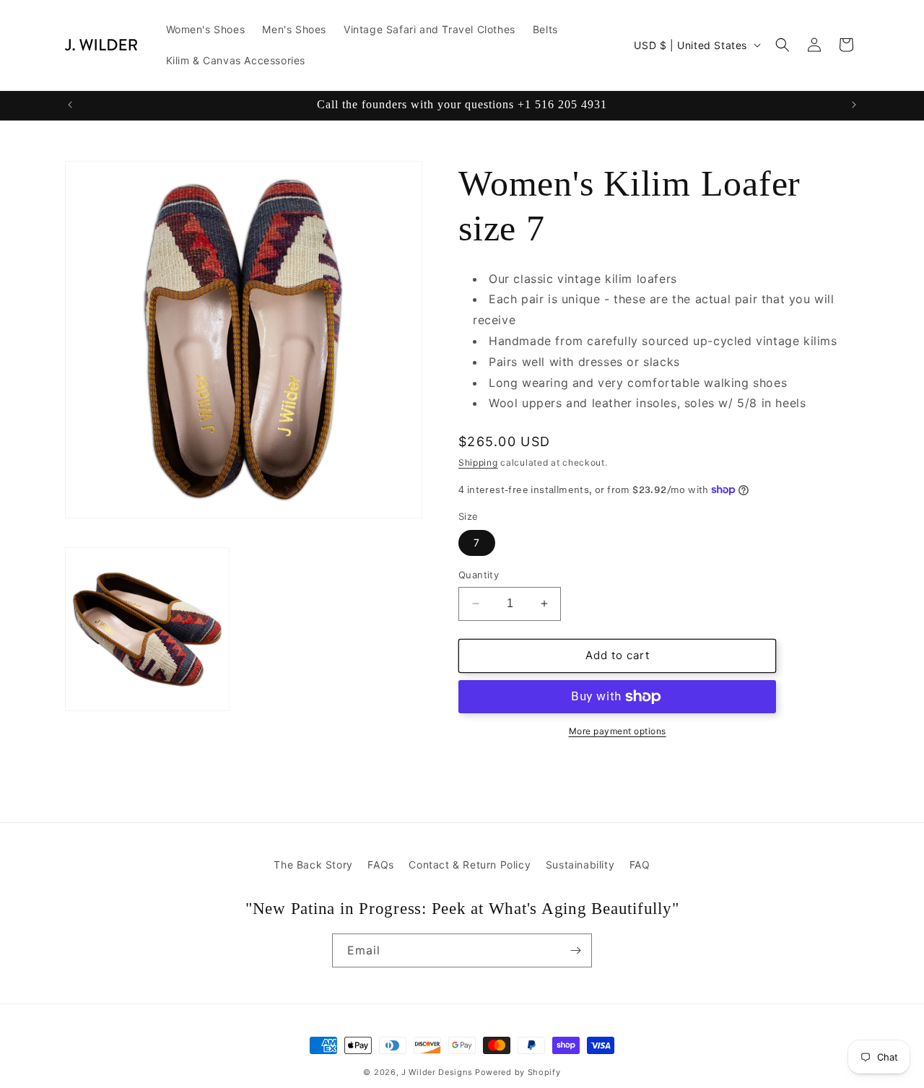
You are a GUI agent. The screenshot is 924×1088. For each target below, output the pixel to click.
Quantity (478, 574)
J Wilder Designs (438, 1072)
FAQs (380, 864)
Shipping (478, 462)
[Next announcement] (854, 104)
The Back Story (313, 864)
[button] (782, 45)
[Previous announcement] (70, 104)
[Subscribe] (575, 950)
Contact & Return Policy (470, 864)
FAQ (639, 864)
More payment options (617, 731)
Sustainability (580, 864)
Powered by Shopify (518, 1072)
